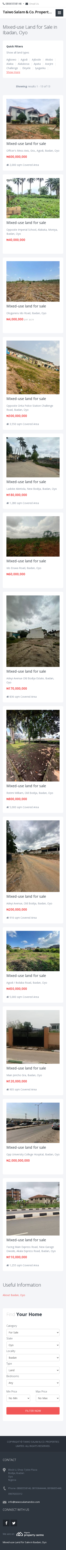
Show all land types (17, 52)
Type (9, 1363)
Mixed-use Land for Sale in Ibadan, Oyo (25, 1542)
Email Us (34, 3)
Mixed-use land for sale (26, 143)
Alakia (9, 64)
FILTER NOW (33, 1410)
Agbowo (11, 59)
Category (11, 1326)
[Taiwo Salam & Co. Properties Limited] (30, 1534)
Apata (37, 64)
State (9, 1338)
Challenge (12, 68)
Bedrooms (12, 1376)
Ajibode (36, 59)
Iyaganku (40, 68)
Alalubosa (23, 64)
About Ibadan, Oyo (14, 1295)
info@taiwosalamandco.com (24, 1502)
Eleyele (26, 68)
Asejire (49, 64)
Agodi (24, 59)
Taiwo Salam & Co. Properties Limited (28, 11)
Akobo (49, 59)
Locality (10, 1351)
